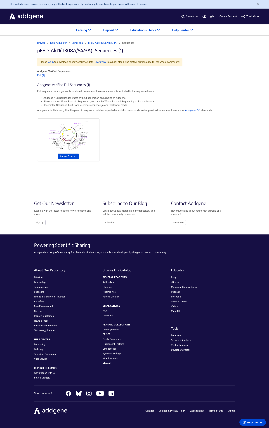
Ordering (38, 349)
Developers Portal (180, 349)
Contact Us (178, 222)
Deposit (108, 30)
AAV (105, 310)
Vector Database (180, 345)
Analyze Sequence (68, 156)
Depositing (39, 344)
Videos (174, 306)
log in (51, 62)
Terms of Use (216, 410)
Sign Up (39, 222)
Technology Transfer (44, 330)
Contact (149, 410)
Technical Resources (45, 354)
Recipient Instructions (45, 325)
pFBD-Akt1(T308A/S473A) (102, 42)
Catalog (81, 30)
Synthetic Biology (112, 353)
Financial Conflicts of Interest (49, 296)
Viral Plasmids (110, 358)
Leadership (39, 282)
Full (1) (41, 75)
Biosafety (39, 301)
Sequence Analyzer (181, 340)
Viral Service (40, 359)
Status (231, 410)
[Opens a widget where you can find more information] (252, 422)
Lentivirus (108, 315)
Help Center (180, 30)
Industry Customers (44, 316)
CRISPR (106, 334)
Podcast (175, 291)
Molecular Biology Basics (184, 287)
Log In (211, 16)
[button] (189, 16)
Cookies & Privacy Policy (172, 410)
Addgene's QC (192, 110)
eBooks (175, 282)
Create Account (228, 16)
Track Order (253, 16)
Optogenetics (109, 348)
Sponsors (39, 291)
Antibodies (108, 282)
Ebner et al (78, 42)
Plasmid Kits (109, 291)
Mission (38, 277)
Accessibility (197, 410)
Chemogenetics (111, 329)
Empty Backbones (112, 339)
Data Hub (176, 335)
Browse (41, 42)
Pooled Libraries (111, 296)
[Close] (257, 4)
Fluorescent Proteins (113, 344)
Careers (38, 311)
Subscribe (109, 222)
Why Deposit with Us (45, 373)
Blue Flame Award (43, 306)
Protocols (176, 296)
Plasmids (107, 287)
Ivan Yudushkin (58, 42)
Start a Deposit (42, 377)
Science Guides (179, 301)
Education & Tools (143, 30)
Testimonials (41, 287)
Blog (173, 277)
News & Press (41, 320)
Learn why (100, 62)
